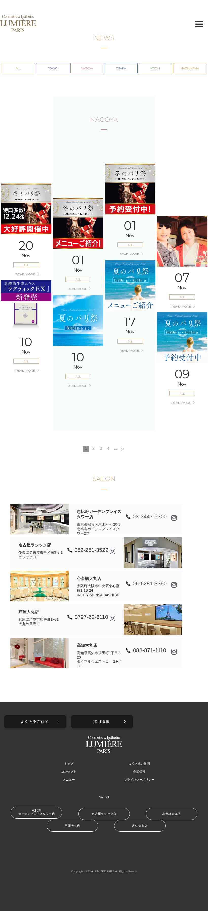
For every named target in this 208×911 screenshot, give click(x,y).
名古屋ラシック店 (104, 814)
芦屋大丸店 (72, 826)
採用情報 (101, 721)
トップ (68, 763)
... (115, 448)
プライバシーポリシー (139, 780)
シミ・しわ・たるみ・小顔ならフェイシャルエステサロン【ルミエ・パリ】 (18, 24)
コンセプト (68, 771)
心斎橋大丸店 (171, 814)
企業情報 (139, 771)
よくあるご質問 (34, 721)
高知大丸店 (139, 826)
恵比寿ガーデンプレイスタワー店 (36, 812)
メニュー (69, 780)
